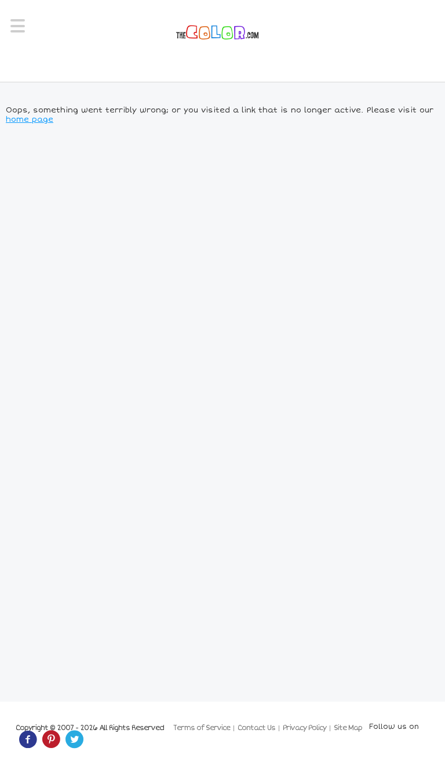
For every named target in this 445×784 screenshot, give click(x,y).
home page (29, 119)
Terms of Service (201, 728)
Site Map (348, 728)
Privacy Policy (304, 728)
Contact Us (256, 728)
